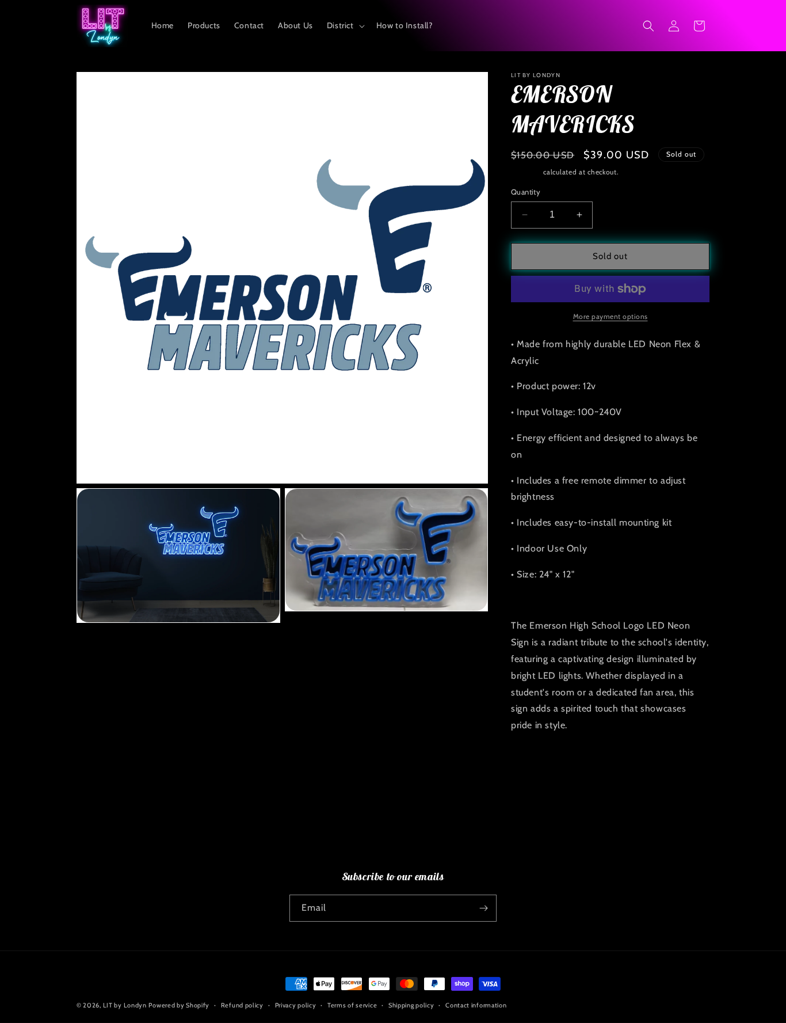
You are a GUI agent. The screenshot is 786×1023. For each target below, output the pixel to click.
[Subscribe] (483, 908)
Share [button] (534, 760)
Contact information (475, 1005)
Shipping (526, 172)
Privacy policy (295, 1005)
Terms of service (352, 1005)
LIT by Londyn (125, 1005)
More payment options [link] (610, 316)
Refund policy (242, 1005)
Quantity (525, 191)
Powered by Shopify (178, 1005)
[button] (344, 25)
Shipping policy (411, 1005)
